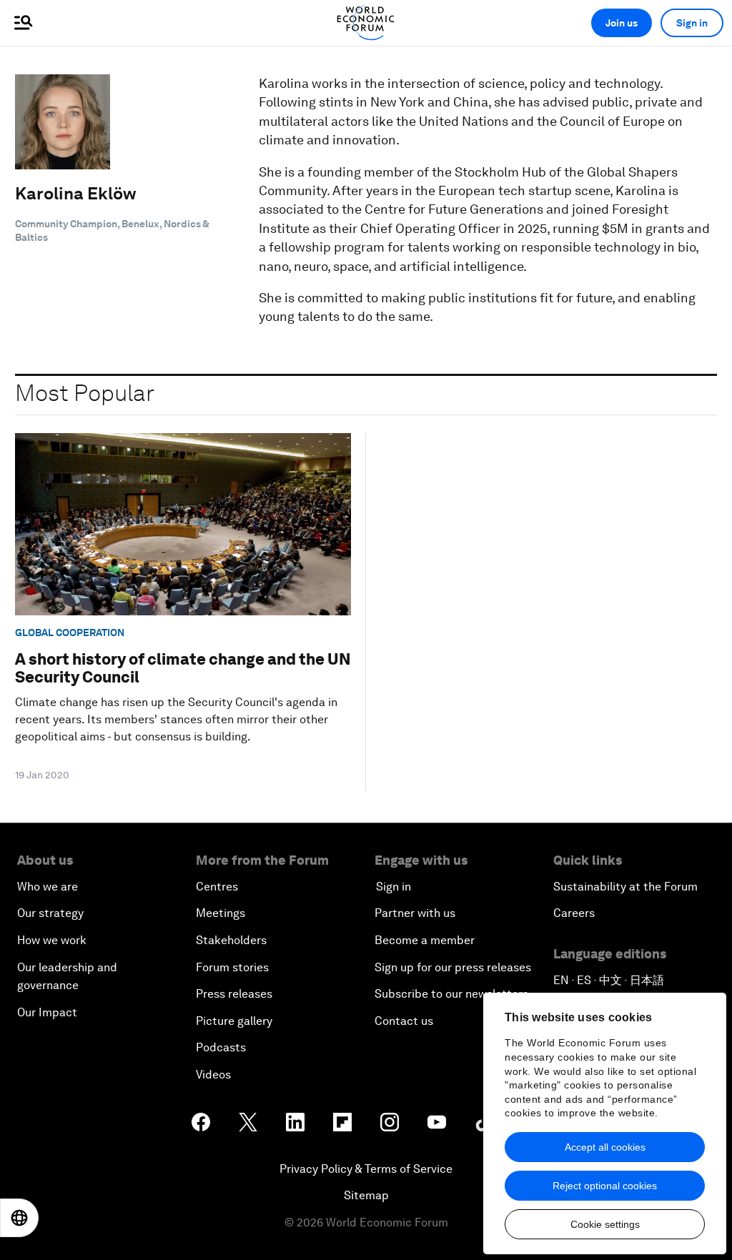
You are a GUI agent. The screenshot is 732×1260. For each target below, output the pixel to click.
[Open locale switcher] (19, 1217)
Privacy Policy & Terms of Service (366, 1169)
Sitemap (366, 1195)
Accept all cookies (605, 1147)
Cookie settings (605, 1224)
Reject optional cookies (605, 1185)
